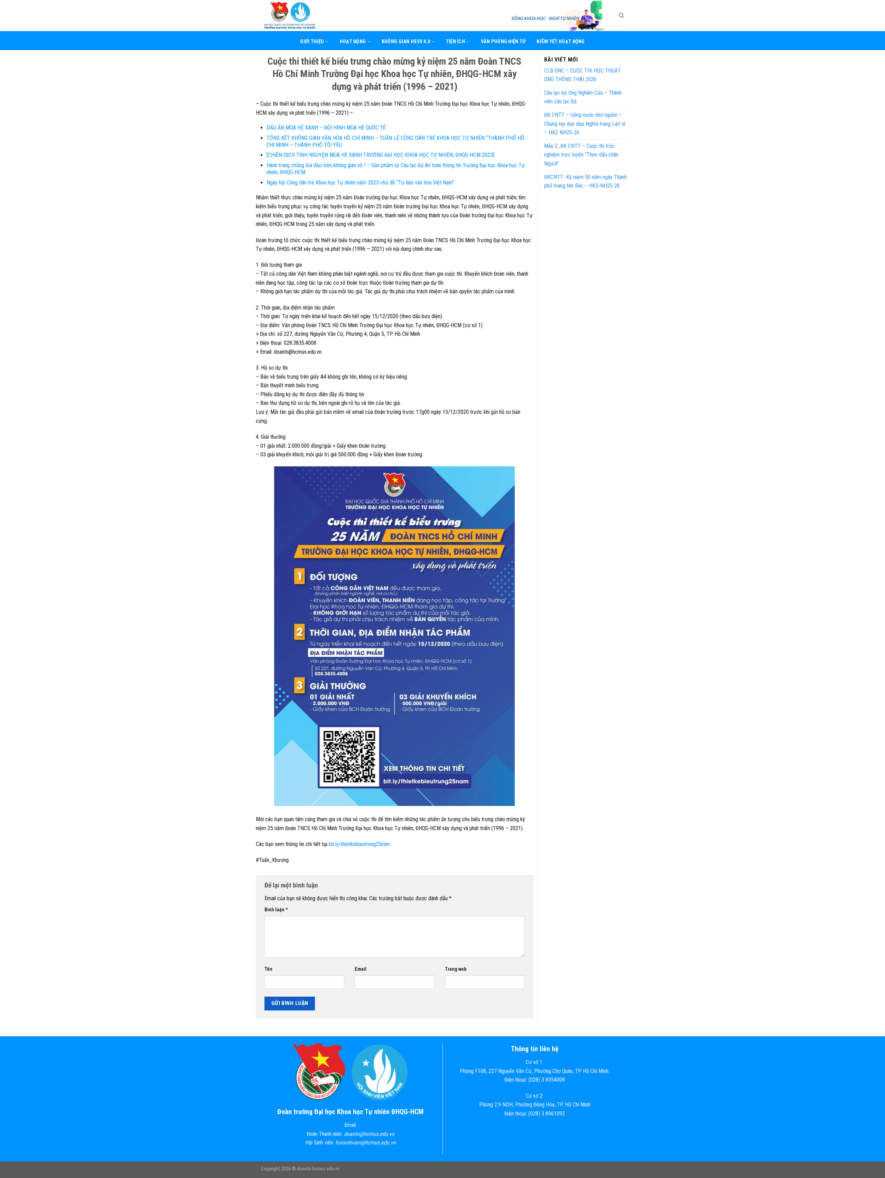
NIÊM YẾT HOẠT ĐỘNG (561, 42)
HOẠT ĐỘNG (353, 42)
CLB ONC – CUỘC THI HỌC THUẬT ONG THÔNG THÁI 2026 (582, 75)
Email (360, 969)
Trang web (455, 969)
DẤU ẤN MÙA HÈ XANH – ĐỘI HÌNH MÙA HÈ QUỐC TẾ (326, 127)
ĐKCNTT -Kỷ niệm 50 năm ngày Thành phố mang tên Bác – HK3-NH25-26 (585, 181)
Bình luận (276, 910)
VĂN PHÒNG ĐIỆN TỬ (503, 42)
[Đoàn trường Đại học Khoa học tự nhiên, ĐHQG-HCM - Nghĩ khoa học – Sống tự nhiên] (295, 15)
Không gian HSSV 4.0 (406, 42)
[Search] (621, 15)
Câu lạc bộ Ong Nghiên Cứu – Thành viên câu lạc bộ (583, 97)
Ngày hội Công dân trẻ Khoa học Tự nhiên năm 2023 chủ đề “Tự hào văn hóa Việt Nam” (360, 182)
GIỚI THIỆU (312, 42)
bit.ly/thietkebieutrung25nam (359, 844)
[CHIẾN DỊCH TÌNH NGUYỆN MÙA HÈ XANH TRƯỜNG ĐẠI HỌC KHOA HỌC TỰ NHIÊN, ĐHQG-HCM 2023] (380, 155)
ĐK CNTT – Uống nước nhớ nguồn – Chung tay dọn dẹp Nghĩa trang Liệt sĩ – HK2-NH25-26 (584, 124)
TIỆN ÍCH (455, 42)
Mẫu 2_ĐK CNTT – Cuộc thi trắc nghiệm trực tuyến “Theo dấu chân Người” (581, 155)
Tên (268, 969)
